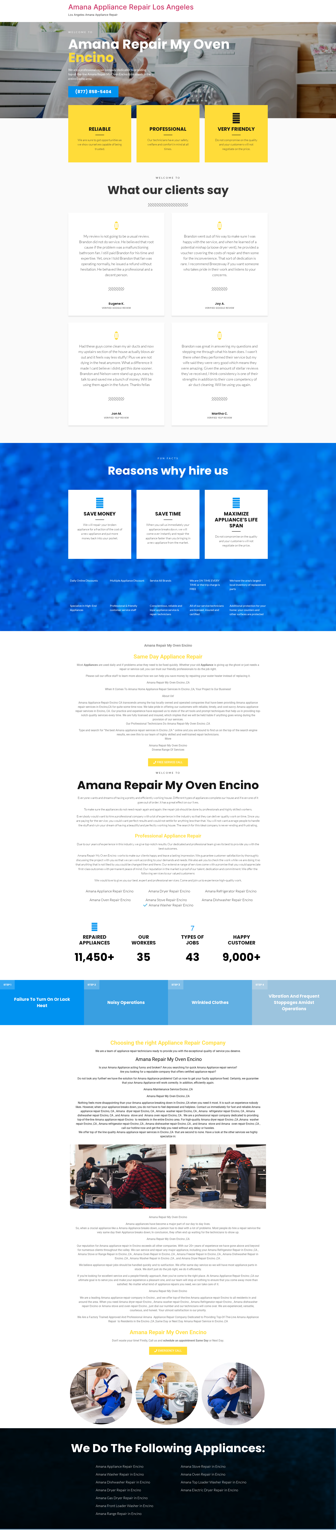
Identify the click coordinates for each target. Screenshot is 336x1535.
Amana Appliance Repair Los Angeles (131, 7)
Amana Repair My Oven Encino (168, 785)
